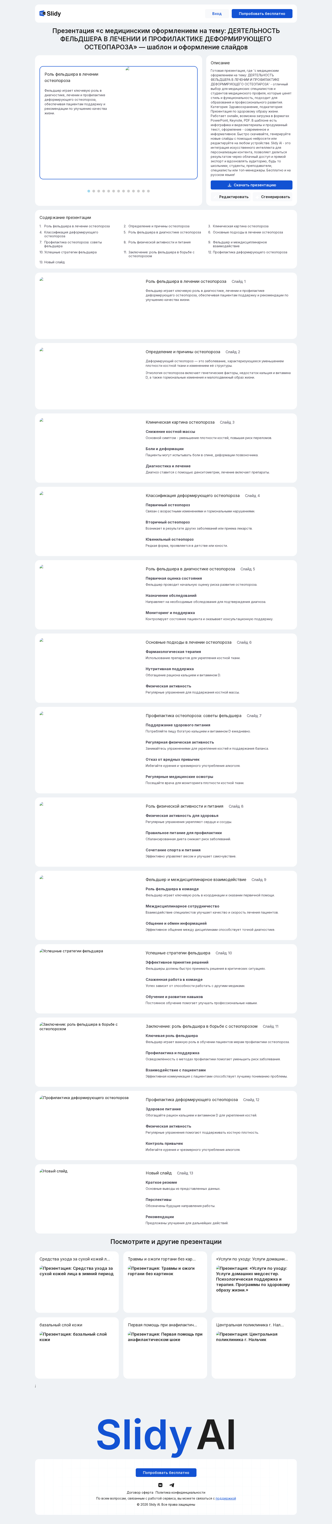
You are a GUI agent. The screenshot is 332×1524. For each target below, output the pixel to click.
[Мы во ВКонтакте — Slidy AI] (160, 1485)
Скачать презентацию (255, 185)
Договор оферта (140, 1492)
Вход (217, 13)
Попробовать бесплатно (262, 13)
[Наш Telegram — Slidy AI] (171, 1484)
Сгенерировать (275, 196)
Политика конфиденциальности (180, 1492)
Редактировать (234, 196)
